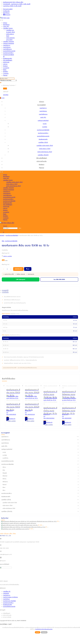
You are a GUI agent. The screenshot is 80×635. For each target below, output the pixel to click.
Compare (6, 73)
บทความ (5, 64)
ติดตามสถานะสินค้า (8, 9)
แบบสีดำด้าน (5, 458)
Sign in (5, 88)
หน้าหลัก (2, 235)
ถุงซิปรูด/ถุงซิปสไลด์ (8, 43)
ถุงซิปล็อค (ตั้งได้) (8, 28)
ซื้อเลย (27, 269)
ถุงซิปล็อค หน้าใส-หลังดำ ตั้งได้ (10, 31)
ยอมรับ (37, 632)
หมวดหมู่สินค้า (41, 105)
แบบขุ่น (44, 124)
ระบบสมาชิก (6, 68)
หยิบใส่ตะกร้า (18, 269)
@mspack (7, 15)
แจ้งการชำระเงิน (41, 161)
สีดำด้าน (45, 386)
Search (5, 226)
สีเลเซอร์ (4, 484)
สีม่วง (4, 490)
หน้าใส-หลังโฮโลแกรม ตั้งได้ (10, 39)
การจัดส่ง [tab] (5, 292)
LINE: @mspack (20, 279)
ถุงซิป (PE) (6, 27)
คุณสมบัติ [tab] (5, 290)
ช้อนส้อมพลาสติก (7, 58)
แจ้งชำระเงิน (6, 62)
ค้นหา (20, 228)
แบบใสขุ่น (44, 127)
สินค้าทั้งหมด (6, 13)
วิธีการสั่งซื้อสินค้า (7, 60)
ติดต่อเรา (5, 66)
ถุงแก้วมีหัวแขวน (7, 49)
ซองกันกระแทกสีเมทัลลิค (43, 130)
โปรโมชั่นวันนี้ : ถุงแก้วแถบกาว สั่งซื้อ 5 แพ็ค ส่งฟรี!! (16, 4)
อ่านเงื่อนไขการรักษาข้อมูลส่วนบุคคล (43, 629)
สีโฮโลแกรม (64, 386)
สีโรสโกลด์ (5, 476)
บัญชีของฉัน (6, 11)
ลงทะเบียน (5, 95)
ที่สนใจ (4, 70)
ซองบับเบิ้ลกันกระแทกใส (9, 51)
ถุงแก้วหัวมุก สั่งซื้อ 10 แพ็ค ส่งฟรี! (12, 6)
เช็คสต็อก (5, 72)
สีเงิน (3, 241)
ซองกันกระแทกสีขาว (8, 53)
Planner (5, 75)
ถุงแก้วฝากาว (6, 45)
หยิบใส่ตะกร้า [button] (12, 419)
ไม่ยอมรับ (44, 632)
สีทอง (4, 487)
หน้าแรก (5, 23)
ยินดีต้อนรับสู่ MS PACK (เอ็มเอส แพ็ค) (13, 2)
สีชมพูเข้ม (5, 473)
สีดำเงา (4, 467)
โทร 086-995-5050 (59, 279)
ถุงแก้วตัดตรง (7, 47)
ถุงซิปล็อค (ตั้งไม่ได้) (8, 42)
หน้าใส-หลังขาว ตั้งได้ (44, 149)
